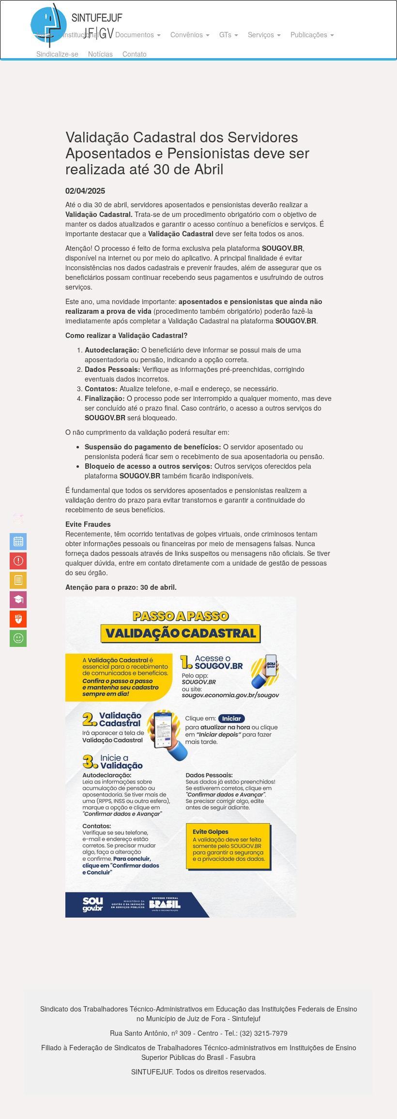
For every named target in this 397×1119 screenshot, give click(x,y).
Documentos (135, 34)
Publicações (309, 34)
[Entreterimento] (18, 522)
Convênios (187, 34)
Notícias (100, 54)
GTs (226, 34)
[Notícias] (18, 541)
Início (44, 34)
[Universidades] (18, 599)
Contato (134, 54)
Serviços (262, 34)
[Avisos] (18, 560)
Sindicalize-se (57, 54)
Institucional (81, 34)
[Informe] (18, 580)
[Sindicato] (18, 619)
